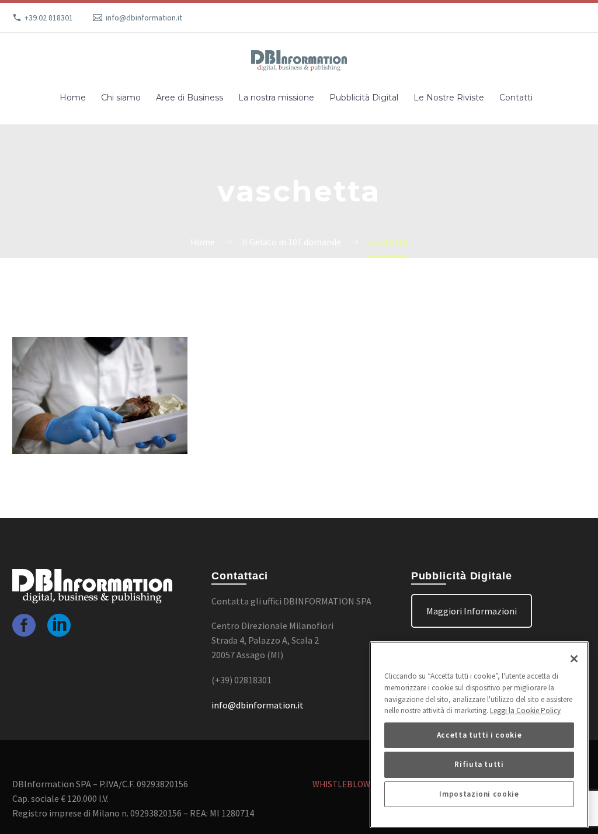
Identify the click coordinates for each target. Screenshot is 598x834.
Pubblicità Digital (363, 97)
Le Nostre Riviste (448, 97)
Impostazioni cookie (479, 794)
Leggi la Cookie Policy (525, 710)
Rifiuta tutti (479, 764)
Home (73, 97)
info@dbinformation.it (144, 17)
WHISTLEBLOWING (348, 784)
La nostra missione (276, 97)
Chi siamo (121, 97)
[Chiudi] (574, 659)
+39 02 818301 (49, 17)
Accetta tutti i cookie (479, 735)
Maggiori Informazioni (471, 611)
